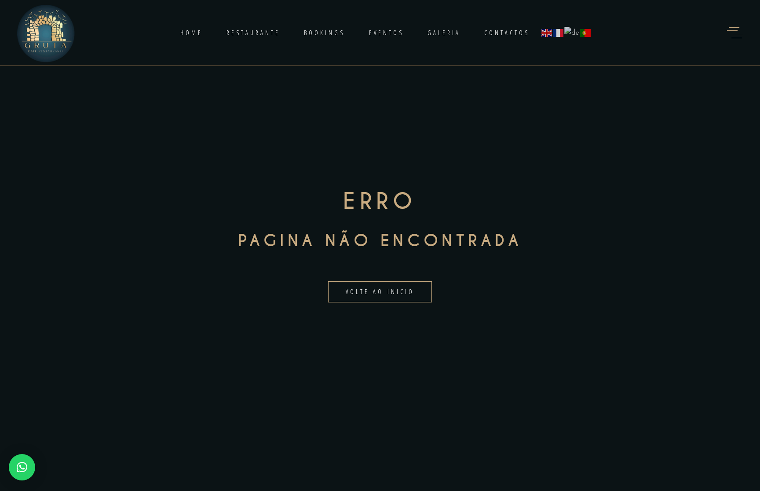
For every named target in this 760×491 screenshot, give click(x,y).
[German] (572, 32)
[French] (558, 32)
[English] (547, 32)
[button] (22, 467)
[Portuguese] (586, 32)
